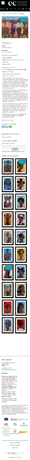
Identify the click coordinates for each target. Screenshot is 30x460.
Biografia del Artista (8, 120)
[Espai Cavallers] (17, 3)
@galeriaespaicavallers (8, 117)
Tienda (4, 13)
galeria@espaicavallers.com (9, 369)
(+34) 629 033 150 (6, 368)
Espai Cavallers (11, 453)
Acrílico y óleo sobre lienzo (15, 60)
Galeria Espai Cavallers (8, 76)
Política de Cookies (15, 445)
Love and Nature (7, 52)
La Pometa (18, 457)
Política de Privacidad (15, 442)
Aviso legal (15, 447)
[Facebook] (27, 9)
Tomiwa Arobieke (12, 13)
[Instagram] (23, 9)
